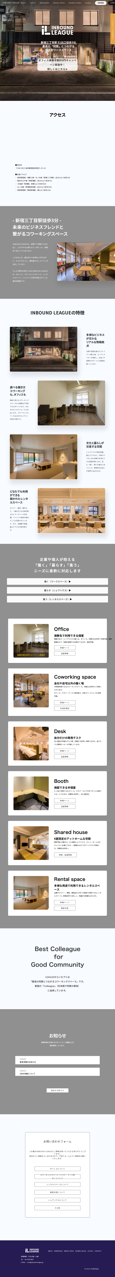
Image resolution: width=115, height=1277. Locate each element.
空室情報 (101, 3)
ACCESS (88, 3)
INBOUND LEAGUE (11, 3)
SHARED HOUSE (75, 3)
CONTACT (98, 1251)
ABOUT (23, 3)
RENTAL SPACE (59, 3)
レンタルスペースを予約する (113, 29)
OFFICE (33, 3)
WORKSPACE (44, 3)
